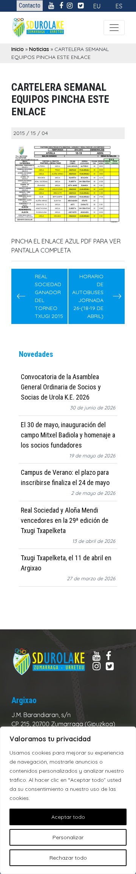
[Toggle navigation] (114, 27)
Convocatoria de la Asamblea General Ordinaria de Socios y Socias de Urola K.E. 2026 (61, 387)
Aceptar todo (68, 817)
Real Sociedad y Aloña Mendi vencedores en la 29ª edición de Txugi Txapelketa (64, 520)
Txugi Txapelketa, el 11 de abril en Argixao (66, 563)
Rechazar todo (68, 857)
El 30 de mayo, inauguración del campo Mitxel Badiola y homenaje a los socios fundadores (68, 435)
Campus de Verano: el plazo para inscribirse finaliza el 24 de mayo (65, 477)
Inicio (17, 49)
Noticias (39, 49)
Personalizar (68, 837)
